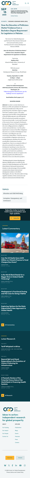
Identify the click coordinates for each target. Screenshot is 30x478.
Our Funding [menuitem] (5, 427)
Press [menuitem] (16, 439)
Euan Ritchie (4, 264)
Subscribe (9, 457)
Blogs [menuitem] (16, 430)
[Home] (15, 3)
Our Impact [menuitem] (5, 430)
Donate (20, 457)
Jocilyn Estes (5, 313)
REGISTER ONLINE (15, 101)
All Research (8, 395)
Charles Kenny (5, 368)
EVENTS (4, 21)
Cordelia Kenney (6, 386)
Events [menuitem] (16, 433)
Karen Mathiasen (6, 349)
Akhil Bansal (5, 296)
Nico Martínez (18, 349)
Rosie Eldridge (5, 281)
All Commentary (10, 325)
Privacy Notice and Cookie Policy (15, 472)
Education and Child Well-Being (13, 193)
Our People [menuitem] (5, 433)
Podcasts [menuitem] (17, 436)
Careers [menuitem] (17, 442)
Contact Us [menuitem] (5, 436)
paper (19, 97)
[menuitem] (25, 3)
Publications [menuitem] (18, 427)
